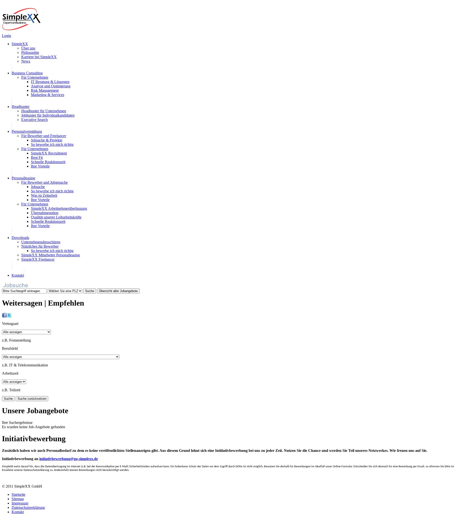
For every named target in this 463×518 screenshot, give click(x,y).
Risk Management (45, 90)
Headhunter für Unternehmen (43, 111)
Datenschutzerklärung (28, 507)
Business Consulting (27, 73)
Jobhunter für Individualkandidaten (48, 115)
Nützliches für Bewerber (40, 246)
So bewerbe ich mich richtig (52, 144)
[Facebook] (4, 316)
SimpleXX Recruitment (49, 153)
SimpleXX (20, 44)
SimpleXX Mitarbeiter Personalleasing (50, 255)
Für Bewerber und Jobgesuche (44, 182)
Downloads (20, 238)
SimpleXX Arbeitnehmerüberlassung (59, 208)
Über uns (28, 48)
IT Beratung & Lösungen (50, 82)
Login (6, 36)
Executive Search (34, 120)
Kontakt (18, 275)
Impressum (20, 503)
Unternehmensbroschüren (40, 242)
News (25, 61)
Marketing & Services (47, 95)
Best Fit (37, 157)
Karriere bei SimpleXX (39, 57)
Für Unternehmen (34, 77)
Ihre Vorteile (40, 166)
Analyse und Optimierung (50, 86)
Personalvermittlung (27, 131)
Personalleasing (23, 178)
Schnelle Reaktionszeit (48, 162)
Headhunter (20, 107)
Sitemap (18, 499)
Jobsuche (38, 187)
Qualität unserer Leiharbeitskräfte (56, 217)
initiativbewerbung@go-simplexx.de (68, 459)
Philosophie (30, 52)
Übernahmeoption (44, 213)
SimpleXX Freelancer (37, 259)
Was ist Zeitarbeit (44, 195)
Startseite (18, 494)
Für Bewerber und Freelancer (43, 136)
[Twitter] (9, 316)
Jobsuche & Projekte (46, 140)
